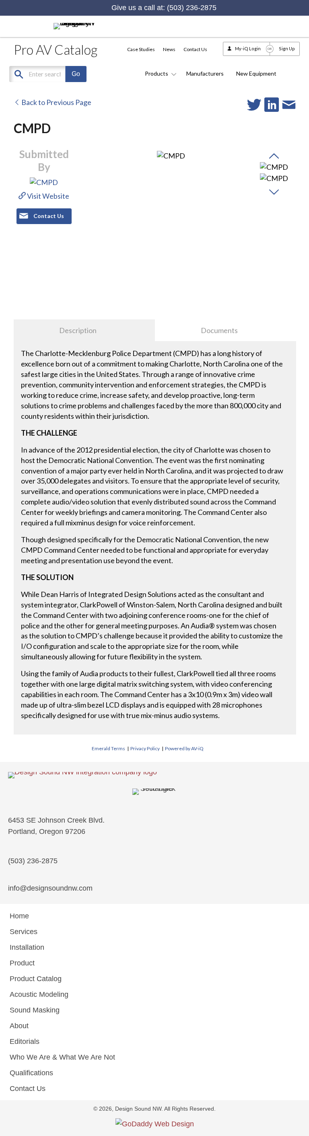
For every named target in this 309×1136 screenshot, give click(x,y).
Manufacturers (205, 73)
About (19, 1026)
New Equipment (256, 73)
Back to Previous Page (55, 102)
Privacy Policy (145, 748)
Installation (27, 947)
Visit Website (47, 195)
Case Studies (141, 49)
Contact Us (195, 49)
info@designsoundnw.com (50, 888)
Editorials (24, 1041)
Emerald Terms (108, 748)
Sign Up (287, 48)
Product (22, 963)
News (169, 49)
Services (23, 932)
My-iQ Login (248, 48)
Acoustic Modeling (39, 994)
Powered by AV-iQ (184, 748)
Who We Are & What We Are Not (62, 1057)
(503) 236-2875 (191, 8)
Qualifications (31, 1073)
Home (19, 916)
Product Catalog (36, 979)
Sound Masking (35, 1010)
